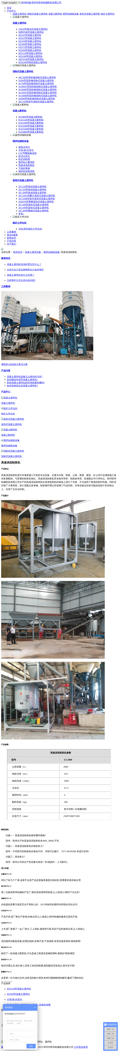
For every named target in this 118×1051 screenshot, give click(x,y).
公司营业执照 (81, 1047)
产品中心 (11, 11)
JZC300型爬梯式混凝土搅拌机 (33, 210)
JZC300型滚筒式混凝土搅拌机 (33, 204)
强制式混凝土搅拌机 (37, 14)
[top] (2, 981)
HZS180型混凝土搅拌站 (30, 56)
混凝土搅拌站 (19, 14)
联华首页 (17, 252)
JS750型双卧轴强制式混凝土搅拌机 (36, 83)
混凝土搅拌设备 (33, 252)
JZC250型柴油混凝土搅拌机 (32, 186)
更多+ (21, 214)
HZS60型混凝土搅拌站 (29, 44)
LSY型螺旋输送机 (27, 153)
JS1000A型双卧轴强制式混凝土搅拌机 (37, 86)
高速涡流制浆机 (26, 165)
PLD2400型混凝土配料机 (31, 126)
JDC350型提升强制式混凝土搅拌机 (36, 101)
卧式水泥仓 (24, 156)
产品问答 (11, 241)
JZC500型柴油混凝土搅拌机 (32, 192)
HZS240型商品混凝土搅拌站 (32, 62)
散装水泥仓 (24, 147)
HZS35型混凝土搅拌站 (29, 38)
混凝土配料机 (55, 14)
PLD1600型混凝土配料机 (31, 123)
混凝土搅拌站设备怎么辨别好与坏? (24, 376)
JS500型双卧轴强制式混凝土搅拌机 (36, 80)
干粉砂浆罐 (24, 168)
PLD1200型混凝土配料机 (31, 120)
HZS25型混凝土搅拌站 (29, 35)
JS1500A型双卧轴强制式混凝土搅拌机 (37, 92)
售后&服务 (12, 235)
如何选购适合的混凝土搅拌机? (22, 385)
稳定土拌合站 (19, 223)
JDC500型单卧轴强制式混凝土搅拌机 (37, 77)
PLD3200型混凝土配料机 (31, 129)
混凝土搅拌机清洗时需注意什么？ (24, 264)
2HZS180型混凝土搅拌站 (31, 59)
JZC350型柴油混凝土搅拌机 (32, 189)
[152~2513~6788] (5, 981)
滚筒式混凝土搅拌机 (89, 14)
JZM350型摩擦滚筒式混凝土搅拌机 (36, 201)
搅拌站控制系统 (26, 171)
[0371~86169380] (8, 981)
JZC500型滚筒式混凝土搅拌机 (33, 207)
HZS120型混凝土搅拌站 (30, 53)
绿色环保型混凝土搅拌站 (31, 32)
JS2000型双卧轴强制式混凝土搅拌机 (36, 98)
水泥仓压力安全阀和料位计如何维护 (25, 269)
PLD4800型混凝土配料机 (31, 132)
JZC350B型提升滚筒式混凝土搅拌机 (36, 198)
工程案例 (11, 232)
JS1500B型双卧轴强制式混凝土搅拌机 (37, 95)
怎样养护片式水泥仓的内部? (21, 280)
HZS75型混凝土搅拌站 (29, 47)
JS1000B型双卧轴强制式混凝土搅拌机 (37, 89)
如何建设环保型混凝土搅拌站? (22, 379)
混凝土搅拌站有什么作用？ (21, 275)
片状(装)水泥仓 (26, 150)
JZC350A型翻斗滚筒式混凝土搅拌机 (36, 195)
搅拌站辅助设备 (71, 14)
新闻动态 (11, 238)
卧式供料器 (24, 159)
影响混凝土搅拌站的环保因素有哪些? (26, 382)
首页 (9, 8)
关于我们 (11, 244)
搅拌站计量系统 (26, 162)
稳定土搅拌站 (108, 14)
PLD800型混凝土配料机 (30, 117)
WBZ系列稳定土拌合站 (30, 229)
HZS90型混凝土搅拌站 (29, 50)
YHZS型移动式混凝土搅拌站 (33, 29)
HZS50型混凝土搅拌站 (29, 41)
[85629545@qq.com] (11, 981)
